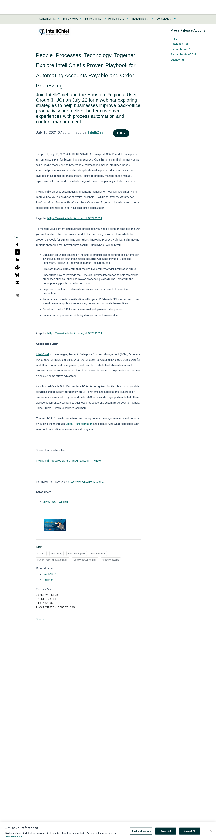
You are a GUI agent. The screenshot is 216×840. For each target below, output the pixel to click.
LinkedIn (85, 460)
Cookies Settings (141, 831)
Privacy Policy (14, 836)
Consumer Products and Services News (47, 18)
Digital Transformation (78, 423)
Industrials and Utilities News (140, 18)
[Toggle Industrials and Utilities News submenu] (151, 18)
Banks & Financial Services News (93, 18)
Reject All (166, 831)
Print (174, 38)
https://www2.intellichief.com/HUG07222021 (74, 218)
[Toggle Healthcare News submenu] (128, 18)
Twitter (97, 460)
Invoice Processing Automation (52, 559)
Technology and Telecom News (163, 18)
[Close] (210, 831)
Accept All (189, 831)
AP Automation (98, 553)
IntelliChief (96, 132)
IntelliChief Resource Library (53, 460)
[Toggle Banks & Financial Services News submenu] (104, 18)
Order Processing (110, 559)
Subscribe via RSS (182, 49)
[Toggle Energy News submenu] (81, 18)
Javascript (177, 59)
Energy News (70, 18)
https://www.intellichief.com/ (85, 481)
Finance (41, 553)
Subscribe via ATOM (183, 54)
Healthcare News (116, 18)
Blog (75, 460)
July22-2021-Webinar (55, 501)
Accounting (56, 553)
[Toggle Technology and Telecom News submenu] (175, 18)
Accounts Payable (76, 553)
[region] (108, 831)
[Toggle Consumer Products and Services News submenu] (59, 18)
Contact (41, 619)
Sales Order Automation (85, 559)
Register (48, 579)
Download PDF (180, 44)
